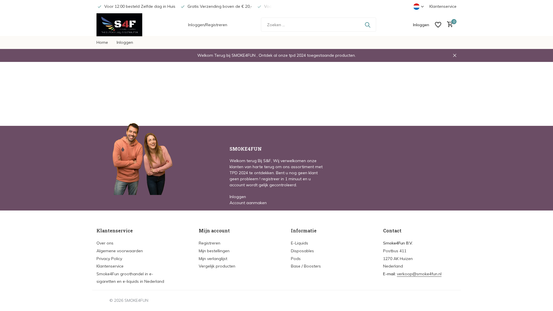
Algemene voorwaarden (119, 250)
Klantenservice (443, 6)
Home (102, 42)
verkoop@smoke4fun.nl (419, 273)
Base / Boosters (306, 266)
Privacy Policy (109, 258)
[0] (448, 24)
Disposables (302, 250)
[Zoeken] (367, 25)
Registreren (209, 243)
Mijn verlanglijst (213, 258)
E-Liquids (299, 243)
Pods (296, 258)
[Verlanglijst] (438, 25)
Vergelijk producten (217, 266)
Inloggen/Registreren (207, 24)
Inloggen (125, 42)
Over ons (104, 243)
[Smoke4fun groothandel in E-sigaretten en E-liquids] (125, 24)
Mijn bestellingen (214, 250)
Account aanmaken (248, 202)
